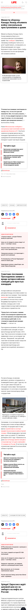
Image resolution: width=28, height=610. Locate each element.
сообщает (12, 40)
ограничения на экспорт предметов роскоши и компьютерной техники (13, 431)
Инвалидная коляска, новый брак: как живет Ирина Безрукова (12, 265)
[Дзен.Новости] (2, 214)
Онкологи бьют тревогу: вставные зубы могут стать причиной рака (13, 248)
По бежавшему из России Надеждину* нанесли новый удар (12, 259)
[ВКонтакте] (13, 214)
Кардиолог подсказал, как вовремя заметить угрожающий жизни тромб (12, 564)
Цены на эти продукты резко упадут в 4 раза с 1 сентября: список (13, 243)
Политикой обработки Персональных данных (11, 7)
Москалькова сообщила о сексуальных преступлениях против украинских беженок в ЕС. (13, 129)
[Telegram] (10, 214)
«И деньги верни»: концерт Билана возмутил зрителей (11, 237)
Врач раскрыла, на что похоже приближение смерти (10, 570)
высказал (4, 297)
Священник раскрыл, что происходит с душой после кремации (12, 254)
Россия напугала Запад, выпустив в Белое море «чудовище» (13, 575)
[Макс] (6, 214)
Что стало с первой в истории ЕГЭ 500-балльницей (12, 553)
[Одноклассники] (17, 214)
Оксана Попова (6, 486)
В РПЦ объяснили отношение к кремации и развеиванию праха (14, 547)
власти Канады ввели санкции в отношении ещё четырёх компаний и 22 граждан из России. (13, 442)
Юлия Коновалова (7, 176)
